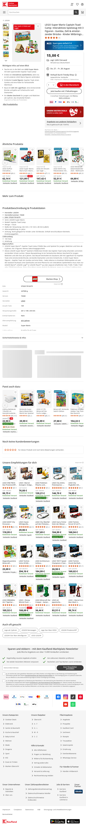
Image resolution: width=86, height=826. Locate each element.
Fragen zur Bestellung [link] (42, 754)
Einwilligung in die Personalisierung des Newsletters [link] (45, 682)
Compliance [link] (18, 810)
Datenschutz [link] (29, 810)
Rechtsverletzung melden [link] (43, 775)
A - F (35, 724)
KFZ (6, 758)
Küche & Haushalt (12, 732)
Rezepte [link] (66, 736)
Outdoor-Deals (10, 719)
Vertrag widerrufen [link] (41, 763)
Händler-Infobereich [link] (70, 771)
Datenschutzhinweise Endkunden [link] (36, 798)
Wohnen (8, 741)
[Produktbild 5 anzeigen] (6, 54)
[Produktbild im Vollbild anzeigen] (26, 42)
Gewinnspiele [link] (68, 745)
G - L (35, 728)
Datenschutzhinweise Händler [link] (39, 793)
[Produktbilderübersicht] (5, 42)
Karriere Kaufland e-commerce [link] (64, 797)
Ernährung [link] (67, 749)
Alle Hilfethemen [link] (40, 750)
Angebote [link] (66, 719)
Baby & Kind (10, 736)
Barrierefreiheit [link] (7, 814)
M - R (36, 732)
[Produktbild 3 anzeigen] (6, 40)
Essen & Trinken (11, 762)
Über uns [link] (8, 795)
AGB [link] (38, 810)
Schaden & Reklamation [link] (43, 767)
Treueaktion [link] (67, 741)
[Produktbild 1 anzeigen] (6, 27)
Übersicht (37, 719)
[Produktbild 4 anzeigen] (6, 47)
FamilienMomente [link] (69, 753)
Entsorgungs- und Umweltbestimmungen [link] (57, 810)
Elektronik (9, 724)
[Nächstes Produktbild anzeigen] (6, 60)
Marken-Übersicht (12, 766)
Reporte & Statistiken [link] (9, 790)
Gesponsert (5, 166)
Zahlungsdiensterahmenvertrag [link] (40, 789)
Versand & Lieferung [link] (41, 771)
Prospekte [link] (66, 724)
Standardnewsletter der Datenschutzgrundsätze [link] (38, 675)
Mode (7, 745)
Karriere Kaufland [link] (63, 790)
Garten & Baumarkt (12, 728)
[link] (72, 4)
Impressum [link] (6, 810)
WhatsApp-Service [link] (69, 758)
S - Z (35, 736)
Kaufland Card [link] (68, 728)
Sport (7, 753)
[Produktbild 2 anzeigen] (6, 34)
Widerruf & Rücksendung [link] (43, 758)
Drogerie (8, 749)
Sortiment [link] (66, 732)
